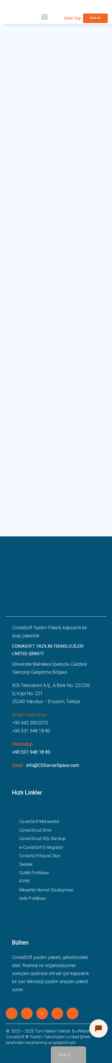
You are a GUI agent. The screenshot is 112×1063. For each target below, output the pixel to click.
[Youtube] (72, 1013)
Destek (25, 864)
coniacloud (38, 155)
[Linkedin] (12, 1013)
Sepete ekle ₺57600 (74, 212)
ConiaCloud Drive (35, 829)
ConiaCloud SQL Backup (42, 838)
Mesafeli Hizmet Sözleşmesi (46, 889)
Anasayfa (14, 155)
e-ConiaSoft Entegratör (41, 847)
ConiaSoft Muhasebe (39, 821)
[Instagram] (57, 1013)
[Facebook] (27, 1013)
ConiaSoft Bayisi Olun (39, 855)
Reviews (16, 276)
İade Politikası (32, 898)
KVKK (24, 881)
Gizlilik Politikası (34, 872)
